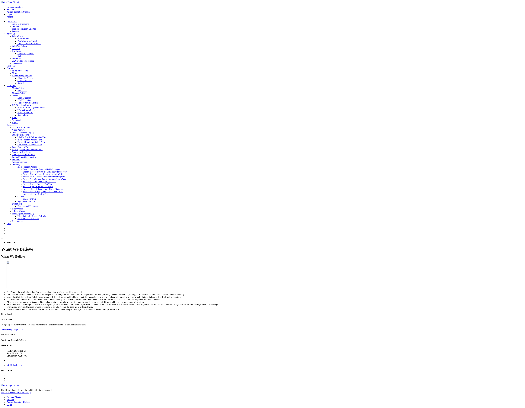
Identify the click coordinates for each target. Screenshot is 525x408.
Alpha (15, 122)
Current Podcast (25, 80)
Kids (14, 117)
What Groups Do (25, 112)
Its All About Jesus (20, 71)
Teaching (11, 68)
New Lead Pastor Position (23, 154)
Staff (20, 56)
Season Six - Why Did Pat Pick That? (39, 181)
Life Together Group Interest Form (27, 149)
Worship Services (20, 162)
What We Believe (20, 46)
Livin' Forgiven (30, 199)
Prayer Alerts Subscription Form (32, 142)
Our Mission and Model (28, 41)
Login (9, 14)
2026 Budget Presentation (23, 61)
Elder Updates (18, 209)
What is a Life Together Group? (32, 108)
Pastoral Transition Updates (18, 12)
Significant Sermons (26, 201)
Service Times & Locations (29, 43)
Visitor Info (12, 66)
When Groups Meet (26, 110)
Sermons (10, 9)
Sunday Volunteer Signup (23, 132)
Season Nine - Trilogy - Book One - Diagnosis (43, 189)
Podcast (10, 17)
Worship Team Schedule (28, 218)
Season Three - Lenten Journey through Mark (43, 174)
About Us (11, 34)
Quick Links (12, 21)
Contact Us (17, 63)
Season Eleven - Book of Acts (36, 194)
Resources (11, 125)
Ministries (11, 85)
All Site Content (19, 211)
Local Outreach (24, 98)
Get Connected (19, 221)
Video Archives (19, 130)
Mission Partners (19, 93)
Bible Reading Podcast (22, 75)
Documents (17, 204)
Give (9, 223)
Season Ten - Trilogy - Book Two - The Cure (43, 191)
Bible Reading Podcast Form (30, 140)
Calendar (16, 48)
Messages (16, 73)
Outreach (16, 95)
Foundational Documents (29, 206)
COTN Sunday (24, 100)
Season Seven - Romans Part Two (38, 184)
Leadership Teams (26, 53)
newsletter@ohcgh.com (12, 329)
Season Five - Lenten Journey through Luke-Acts (44, 179)
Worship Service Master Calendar (32, 216)
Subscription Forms (20, 135)
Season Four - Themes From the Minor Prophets (44, 177)
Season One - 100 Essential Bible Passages (42, 169)
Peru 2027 (22, 90)
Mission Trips (18, 88)
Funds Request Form (21, 147)
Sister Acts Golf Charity (28, 103)
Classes (21, 196)
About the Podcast (26, 78)
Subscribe (16, 58)
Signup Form (23, 115)
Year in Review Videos (22, 152)
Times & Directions (15, 7)
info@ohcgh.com (14, 365)
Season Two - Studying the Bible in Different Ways (45, 172)
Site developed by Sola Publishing (16, 392)
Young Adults (18, 120)
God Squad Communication (30, 144)
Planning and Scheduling (23, 213)
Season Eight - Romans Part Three (38, 186)
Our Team (16, 51)
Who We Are (18, 36)
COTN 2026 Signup (21, 127)
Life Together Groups (21, 105)
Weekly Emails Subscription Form (33, 137)
